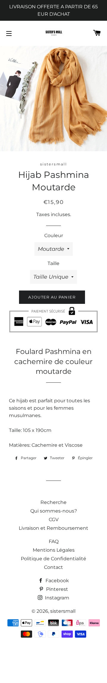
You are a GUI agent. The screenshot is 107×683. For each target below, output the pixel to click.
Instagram (56, 598)
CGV (54, 519)
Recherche (53, 502)
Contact (53, 567)
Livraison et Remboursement (53, 528)
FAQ (54, 541)
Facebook (56, 580)
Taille (53, 263)
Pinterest (56, 589)
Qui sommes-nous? (53, 511)
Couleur (53, 235)
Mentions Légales (54, 550)
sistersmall (62, 611)
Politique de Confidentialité (53, 558)
